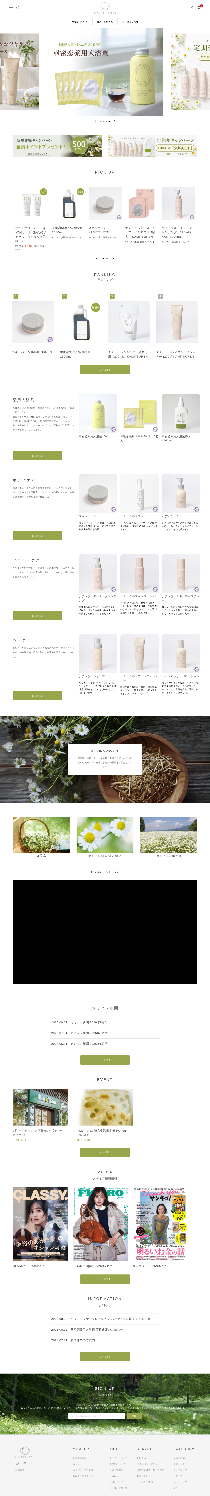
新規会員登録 (80, 1458)
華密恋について (80, 21)
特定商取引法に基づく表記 (150, 1470)
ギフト (176, 1488)
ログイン (77, 1464)
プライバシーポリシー (148, 1464)
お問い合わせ (144, 1476)
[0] (199, 8)
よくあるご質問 (130, 21)
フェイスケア (180, 1470)
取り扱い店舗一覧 (118, 1488)
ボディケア (179, 1464)
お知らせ (114, 1476)
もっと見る (105, 369)
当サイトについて (118, 1458)
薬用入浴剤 (179, 1458)
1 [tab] (103, 258)
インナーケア (180, 1482)
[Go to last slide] (95, 121)
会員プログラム (105, 21)
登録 (134, 1416)
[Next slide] (115, 121)
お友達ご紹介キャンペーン (86, 1476)
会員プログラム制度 (83, 1470)
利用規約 (141, 1458)
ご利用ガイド (116, 1482)
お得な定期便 (116, 1470)
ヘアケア (177, 1476)
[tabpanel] (31, 216)
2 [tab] (107, 258)
